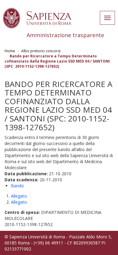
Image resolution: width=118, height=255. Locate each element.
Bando (17, 186)
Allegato (19, 196)
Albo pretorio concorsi (41, 50)
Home (10, 50)
